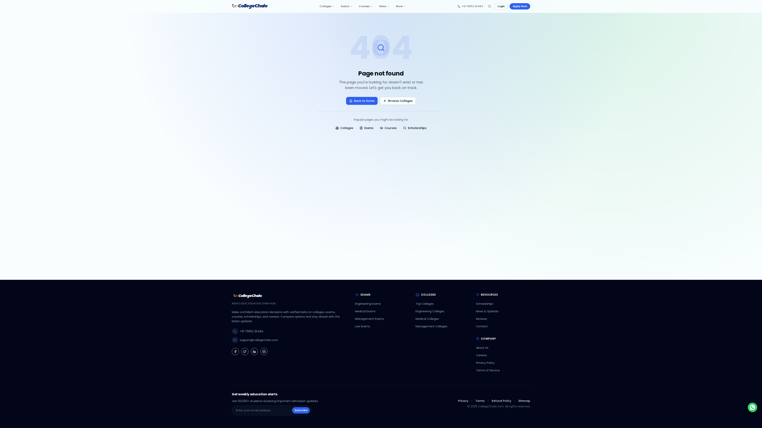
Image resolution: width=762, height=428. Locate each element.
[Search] (489, 6)
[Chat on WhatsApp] (752, 407)
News (382, 6)
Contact (482, 326)
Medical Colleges (427, 319)
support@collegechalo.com (259, 340)
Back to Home (364, 101)
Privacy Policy (485, 363)
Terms (480, 401)
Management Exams (369, 319)
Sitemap (524, 401)
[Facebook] (235, 351)
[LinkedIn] (254, 351)
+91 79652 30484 (472, 6)
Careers (481, 355)
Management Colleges (431, 326)
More (399, 6)
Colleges (325, 6)
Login (501, 6)
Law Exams (362, 326)
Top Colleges (425, 304)
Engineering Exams (368, 304)
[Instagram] (263, 351)
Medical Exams (365, 311)
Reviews (481, 319)
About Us (482, 348)
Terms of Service (488, 370)
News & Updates (487, 311)
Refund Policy (501, 401)
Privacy (463, 401)
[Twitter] (244, 351)
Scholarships (417, 128)
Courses (364, 6)
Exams (345, 6)
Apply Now (520, 6)
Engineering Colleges (430, 311)
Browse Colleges (400, 101)
